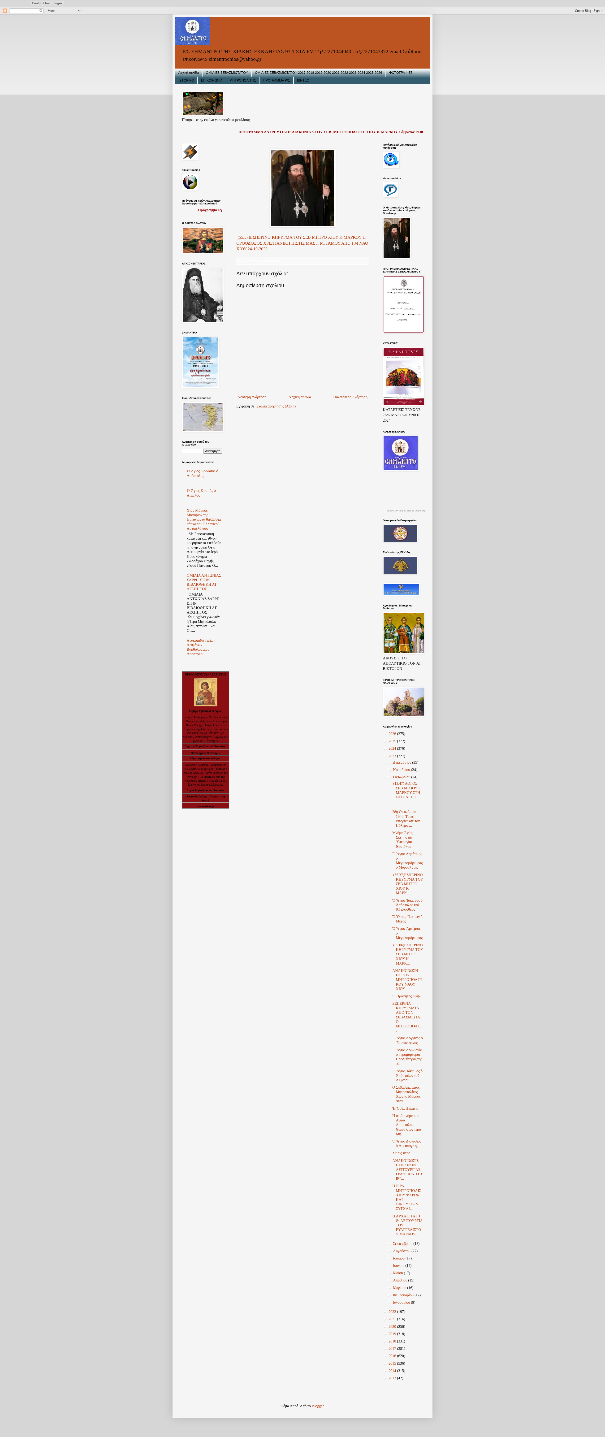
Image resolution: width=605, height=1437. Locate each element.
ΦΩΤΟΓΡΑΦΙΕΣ (401, 72)
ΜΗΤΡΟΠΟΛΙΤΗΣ (242, 80)
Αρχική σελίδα (188, 72)
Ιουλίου (399, 1258)
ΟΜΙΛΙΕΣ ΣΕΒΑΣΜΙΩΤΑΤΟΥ (227, 72)
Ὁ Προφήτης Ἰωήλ (406, 996)
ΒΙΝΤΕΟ (303, 80)
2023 (393, 756)
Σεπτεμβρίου (403, 1244)
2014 (393, 1371)
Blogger (318, 1406)
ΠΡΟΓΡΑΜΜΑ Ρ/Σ (276, 80)
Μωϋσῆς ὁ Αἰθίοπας (196, 764)
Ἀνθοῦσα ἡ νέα (203, 737)
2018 (393, 1341)
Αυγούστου (402, 1251)
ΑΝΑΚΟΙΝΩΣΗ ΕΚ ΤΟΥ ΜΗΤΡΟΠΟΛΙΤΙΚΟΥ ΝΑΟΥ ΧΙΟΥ (407, 980)
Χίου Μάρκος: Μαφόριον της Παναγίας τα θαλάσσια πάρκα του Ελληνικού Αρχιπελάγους (204, 519)
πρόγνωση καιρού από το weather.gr (406, 511)
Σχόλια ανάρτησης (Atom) (276, 406)
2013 (393, 1378)
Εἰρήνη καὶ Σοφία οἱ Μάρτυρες (205, 784)
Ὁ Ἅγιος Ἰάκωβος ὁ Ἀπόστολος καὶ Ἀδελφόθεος (407, 904)
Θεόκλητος (212, 741)
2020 (393, 1326)
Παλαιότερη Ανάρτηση (350, 397)
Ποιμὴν (186, 717)
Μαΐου (398, 1273)
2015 (393, 1363)
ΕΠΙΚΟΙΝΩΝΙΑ (211, 80)
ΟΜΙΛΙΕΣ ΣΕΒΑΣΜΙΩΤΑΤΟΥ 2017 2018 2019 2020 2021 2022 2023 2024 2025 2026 (318, 72)
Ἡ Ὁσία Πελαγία (405, 1108)
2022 (393, 1312)
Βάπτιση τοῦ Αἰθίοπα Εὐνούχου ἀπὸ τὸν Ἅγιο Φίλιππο (205, 733)
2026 (393, 734)
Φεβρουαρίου (404, 1295)
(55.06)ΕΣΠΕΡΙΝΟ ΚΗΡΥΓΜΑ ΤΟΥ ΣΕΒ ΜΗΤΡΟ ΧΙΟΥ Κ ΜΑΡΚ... (407, 954)
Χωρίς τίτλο (401, 1153)
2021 (393, 1319)
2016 (393, 1356)
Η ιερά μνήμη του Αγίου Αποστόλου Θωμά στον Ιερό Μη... (406, 1125)
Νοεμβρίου (402, 770)
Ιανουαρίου (402, 1302)
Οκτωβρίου (402, 777)
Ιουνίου (399, 1266)
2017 (393, 1348)
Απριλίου (400, 1280)
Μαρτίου (400, 1288)
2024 (393, 748)
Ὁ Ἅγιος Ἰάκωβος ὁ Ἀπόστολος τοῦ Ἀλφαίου (407, 1075)
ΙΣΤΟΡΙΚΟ (186, 80)
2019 (393, 1334)
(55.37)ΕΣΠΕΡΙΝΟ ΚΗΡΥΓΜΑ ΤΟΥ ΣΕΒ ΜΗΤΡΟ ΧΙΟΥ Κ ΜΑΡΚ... (407, 884)
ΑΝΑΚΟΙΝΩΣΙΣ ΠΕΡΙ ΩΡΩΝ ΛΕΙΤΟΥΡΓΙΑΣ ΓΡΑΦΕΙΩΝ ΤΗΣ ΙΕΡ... (407, 1170)
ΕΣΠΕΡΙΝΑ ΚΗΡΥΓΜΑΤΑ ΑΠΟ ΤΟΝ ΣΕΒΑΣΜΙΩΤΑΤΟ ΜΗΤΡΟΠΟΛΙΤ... (407, 1017)
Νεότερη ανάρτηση (252, 397)
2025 (393, 741)
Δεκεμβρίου (402, 762)
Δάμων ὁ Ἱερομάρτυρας (212, 780)
